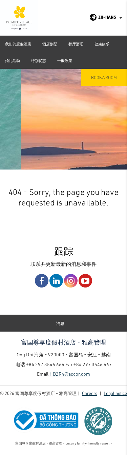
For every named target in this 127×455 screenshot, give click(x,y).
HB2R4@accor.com (69, 374)
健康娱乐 (101, 43)
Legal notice (115, 393)
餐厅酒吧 (75, 43)
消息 (60, 323)
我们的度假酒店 (18, 43)
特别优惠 (38, 60)
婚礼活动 (12, 60)
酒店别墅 (49, 43)
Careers (89, 393)
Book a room (104, 77)
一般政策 (64, 60)
